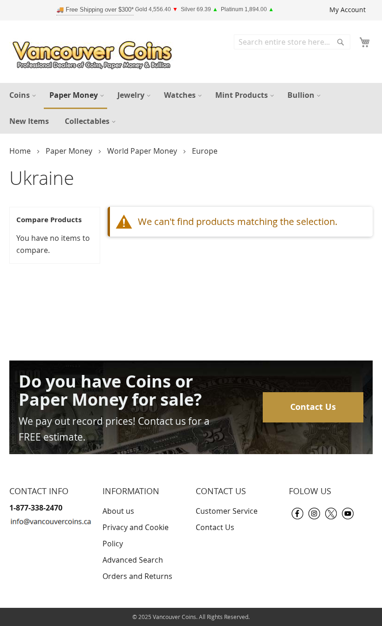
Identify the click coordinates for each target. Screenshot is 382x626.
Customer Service (227, 511)
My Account (347, 9)
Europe (205, 151)
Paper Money (70, 151)
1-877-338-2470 (35, 508)
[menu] (191, 108)
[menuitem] (21, 95)
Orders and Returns (137, 576)
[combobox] (292, 41)
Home (21, 151)
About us (118, 511)
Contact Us (313, 407)
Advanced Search (132, 560)
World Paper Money (143, 151)
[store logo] (94, 52)
